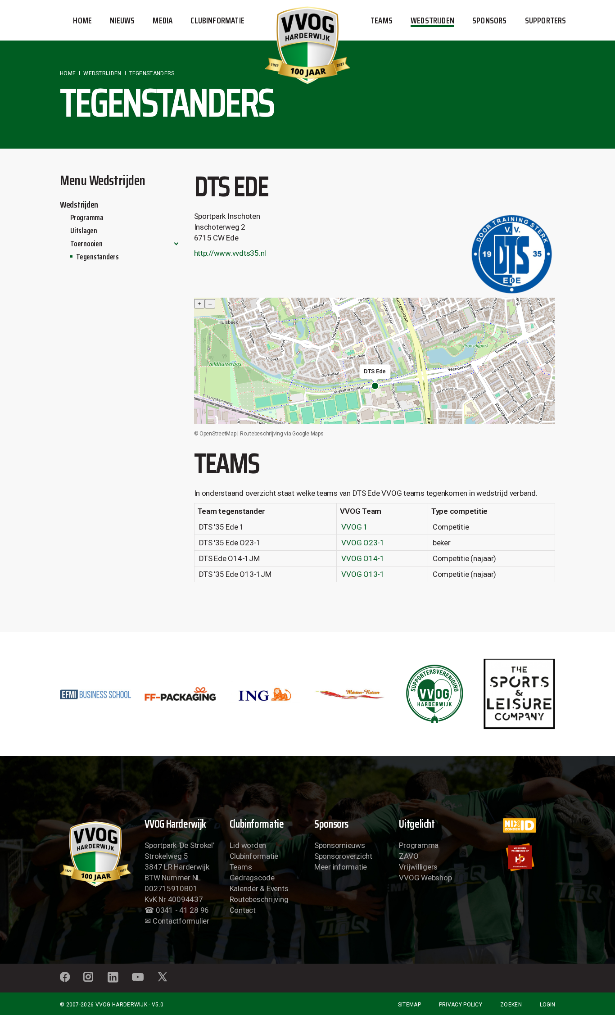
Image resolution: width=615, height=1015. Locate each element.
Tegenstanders (97, 256)
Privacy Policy (460, 1004)
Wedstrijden (79, 204)
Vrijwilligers (418, 866)
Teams (241, 866)
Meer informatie (340, 866)
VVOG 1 (354, 526)
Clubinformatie (254, 856)
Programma (87, 217)
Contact (243, 910)
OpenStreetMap (217, 433)
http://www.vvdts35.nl (230, 253)
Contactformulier (181, 920)
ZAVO (408, 856)
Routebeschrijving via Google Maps (282, 433)
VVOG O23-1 (362, 542)
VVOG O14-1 (362, 558)
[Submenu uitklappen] (176, 243)
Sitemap (409, 1004)
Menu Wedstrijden (102, 180)
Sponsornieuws (339, 845)
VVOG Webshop (425, 877)
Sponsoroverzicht (343, 856)
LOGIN (547, 1004)
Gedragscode (252, 877)
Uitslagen (83, 230)
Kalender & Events (259, 888)
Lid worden (248, 845)
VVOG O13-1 (362, 574)
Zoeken (511, 1004)
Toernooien (86, 243)
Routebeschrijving (259, 899)
